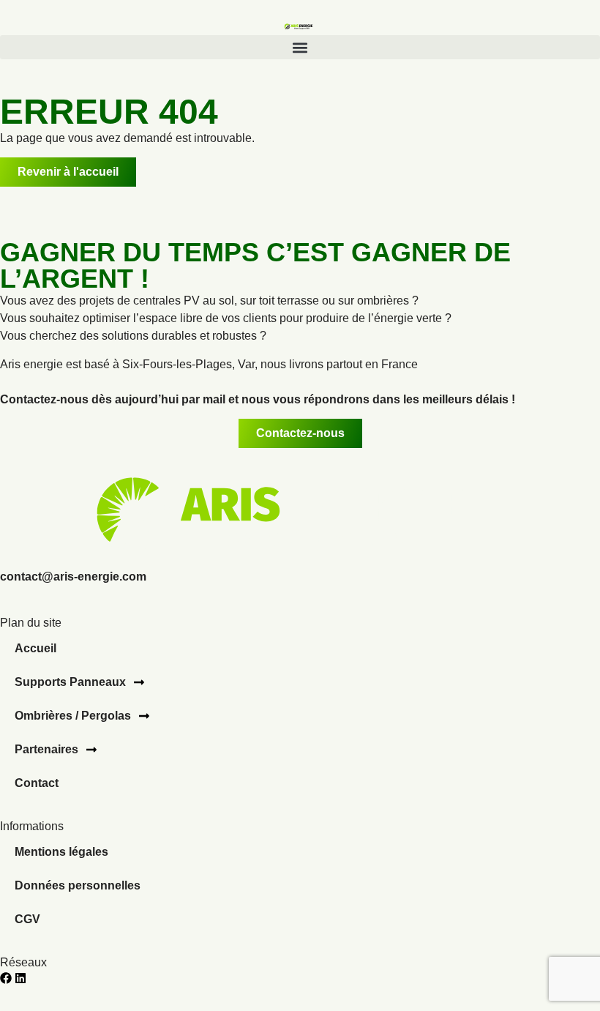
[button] (300, 47)
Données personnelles (77, 885)
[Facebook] (6, 978)
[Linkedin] (20, 978)
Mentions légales (61, 852)
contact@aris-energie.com (73, 576)
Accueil (35, 648)
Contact (37, 783)
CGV (27, 919)
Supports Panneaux (70, 682)
